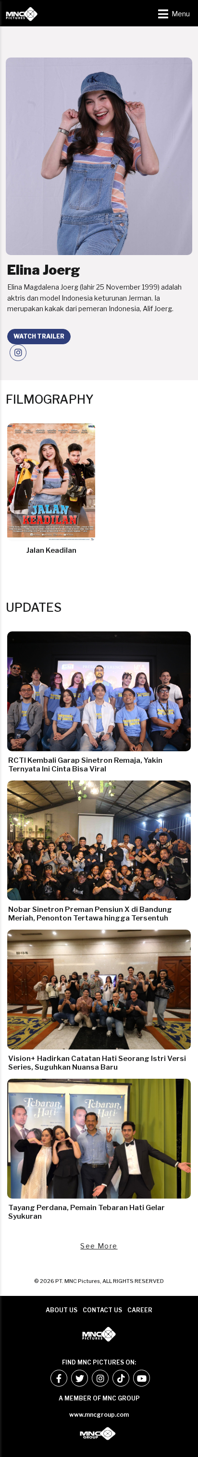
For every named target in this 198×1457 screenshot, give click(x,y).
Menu (181, 14)
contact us (102, 1310)
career (139, 1310)
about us (61, 1310)
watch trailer (38, 336)
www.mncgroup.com (99, 1414)
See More (98, 1246)
